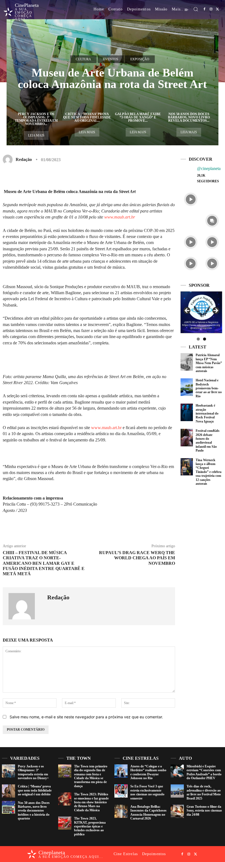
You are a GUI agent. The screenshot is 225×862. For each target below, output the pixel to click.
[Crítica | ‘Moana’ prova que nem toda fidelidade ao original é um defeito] (8, 791)
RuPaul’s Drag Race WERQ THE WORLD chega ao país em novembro (137, 557)
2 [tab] (204, 339)
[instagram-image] (191, 199)
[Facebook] (204, 9)
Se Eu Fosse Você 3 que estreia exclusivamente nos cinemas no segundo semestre (147, 792)
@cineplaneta (209, 168)
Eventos (110, 59)
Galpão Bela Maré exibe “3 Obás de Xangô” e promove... (138, 117)
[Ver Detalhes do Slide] (202, 312)
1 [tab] (198, 339)
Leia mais (36, 135)
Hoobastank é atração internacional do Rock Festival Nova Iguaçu (207, 413)
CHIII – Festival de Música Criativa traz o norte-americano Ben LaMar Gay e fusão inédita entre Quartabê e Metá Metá (44, 563)
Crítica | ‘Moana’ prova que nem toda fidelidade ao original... (87, 117)
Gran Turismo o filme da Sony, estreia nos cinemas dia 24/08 (204, 810)
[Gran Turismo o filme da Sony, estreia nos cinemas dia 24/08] (177, 811)
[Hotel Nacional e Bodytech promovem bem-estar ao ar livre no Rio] (187, 387)
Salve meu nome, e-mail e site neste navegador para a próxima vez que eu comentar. (86, 716)
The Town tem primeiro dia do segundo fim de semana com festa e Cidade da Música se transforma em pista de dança (90, 776)
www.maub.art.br (119, 217)
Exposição (139, 59)
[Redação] (9, 160)
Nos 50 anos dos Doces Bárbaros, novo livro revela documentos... (189, 117)
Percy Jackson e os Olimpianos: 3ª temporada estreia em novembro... (36, 119)
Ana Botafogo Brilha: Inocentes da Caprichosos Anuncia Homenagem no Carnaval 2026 (148, 812)
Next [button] (215, 311)
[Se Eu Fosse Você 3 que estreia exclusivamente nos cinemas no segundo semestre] (121, 791)
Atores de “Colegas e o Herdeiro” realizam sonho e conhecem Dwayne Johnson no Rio (148, 772)
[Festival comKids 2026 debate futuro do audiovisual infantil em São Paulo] (187, 437)
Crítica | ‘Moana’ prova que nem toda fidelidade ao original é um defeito (35, 790)
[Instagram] (211, 9)
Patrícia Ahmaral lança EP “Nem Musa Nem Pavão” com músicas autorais (209, 363)
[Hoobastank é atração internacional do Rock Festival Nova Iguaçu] (187, 412)
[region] (201, 312)
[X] (217, 9)
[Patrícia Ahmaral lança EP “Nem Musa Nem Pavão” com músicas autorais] (187, 362)
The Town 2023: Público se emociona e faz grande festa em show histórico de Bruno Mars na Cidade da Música (91, 802)
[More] (144, 175)
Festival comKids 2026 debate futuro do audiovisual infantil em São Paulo (208, 440)
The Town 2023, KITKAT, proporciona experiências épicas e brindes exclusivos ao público (90, 826)
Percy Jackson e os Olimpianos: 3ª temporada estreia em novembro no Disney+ (33, 772)
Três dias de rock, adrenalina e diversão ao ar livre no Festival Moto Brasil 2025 (204, 792)
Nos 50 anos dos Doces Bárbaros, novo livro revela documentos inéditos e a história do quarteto (34, 811)
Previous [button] (187, 311)
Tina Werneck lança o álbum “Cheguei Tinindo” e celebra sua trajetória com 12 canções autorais (208, 472)
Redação (24, 159)
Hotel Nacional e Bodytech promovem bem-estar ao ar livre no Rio (209, 388)
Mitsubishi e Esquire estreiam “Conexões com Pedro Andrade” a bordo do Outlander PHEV (204, 772)
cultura (83, 59)
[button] (196, 9)
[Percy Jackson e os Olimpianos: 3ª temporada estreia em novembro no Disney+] (8, 771)
